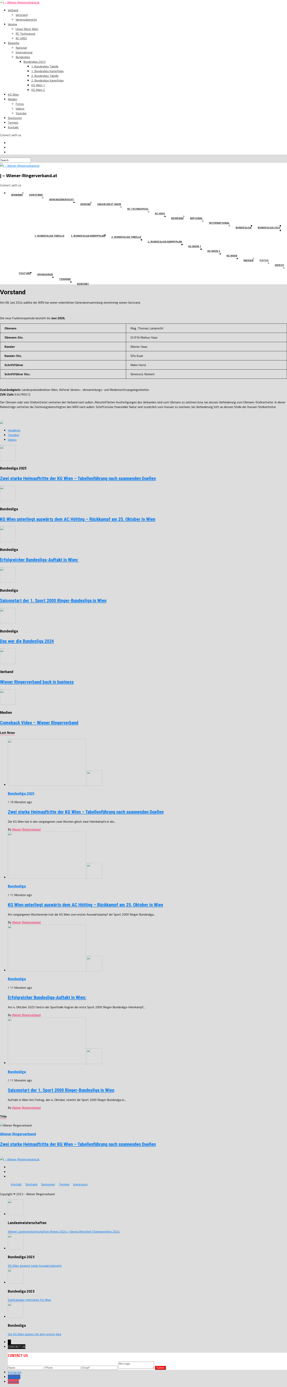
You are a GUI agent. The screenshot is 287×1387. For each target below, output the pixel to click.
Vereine (12, 24)
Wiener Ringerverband (26, 829)
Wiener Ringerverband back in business (37, 682)
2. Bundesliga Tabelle (45, 75)
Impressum (80, 1184)
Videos (20, 108)
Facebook (14, 1377)
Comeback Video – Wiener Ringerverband (39, 723)
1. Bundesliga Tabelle (45, 66)
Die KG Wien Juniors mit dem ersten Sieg (34, 1334)
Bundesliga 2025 (21, 793)
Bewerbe (13, 43)
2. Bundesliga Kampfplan (47, 80)
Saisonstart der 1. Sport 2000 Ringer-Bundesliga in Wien (53, 600)
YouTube (13, 1381)
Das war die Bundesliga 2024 (27, 641)
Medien (12, 99)
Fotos (20, 103)
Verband (13, 10)
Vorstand (22, 14)
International (24, 52)
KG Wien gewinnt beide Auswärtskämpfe (35, 1265)
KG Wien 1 (38, 85)
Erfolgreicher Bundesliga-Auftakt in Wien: (39, 560)
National (21, 47)
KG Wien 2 (38, 89)
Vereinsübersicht (26, 19)
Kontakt (13, 127)
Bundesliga (23, 57)
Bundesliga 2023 (34, 61)
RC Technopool (25, 33)
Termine (13, 122)
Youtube (21, 113)
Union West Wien (27, 29)
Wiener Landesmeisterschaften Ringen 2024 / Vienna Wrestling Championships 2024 (64, 1231)
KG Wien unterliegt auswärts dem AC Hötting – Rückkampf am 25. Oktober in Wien (77, 519)
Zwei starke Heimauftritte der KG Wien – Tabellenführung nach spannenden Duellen (78, 478)
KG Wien (13, 94)
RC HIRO (21, 38)
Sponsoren (15, 118)
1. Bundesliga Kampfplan (47, 71)
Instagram (14, 1372)
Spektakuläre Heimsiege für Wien (29, 1299)
